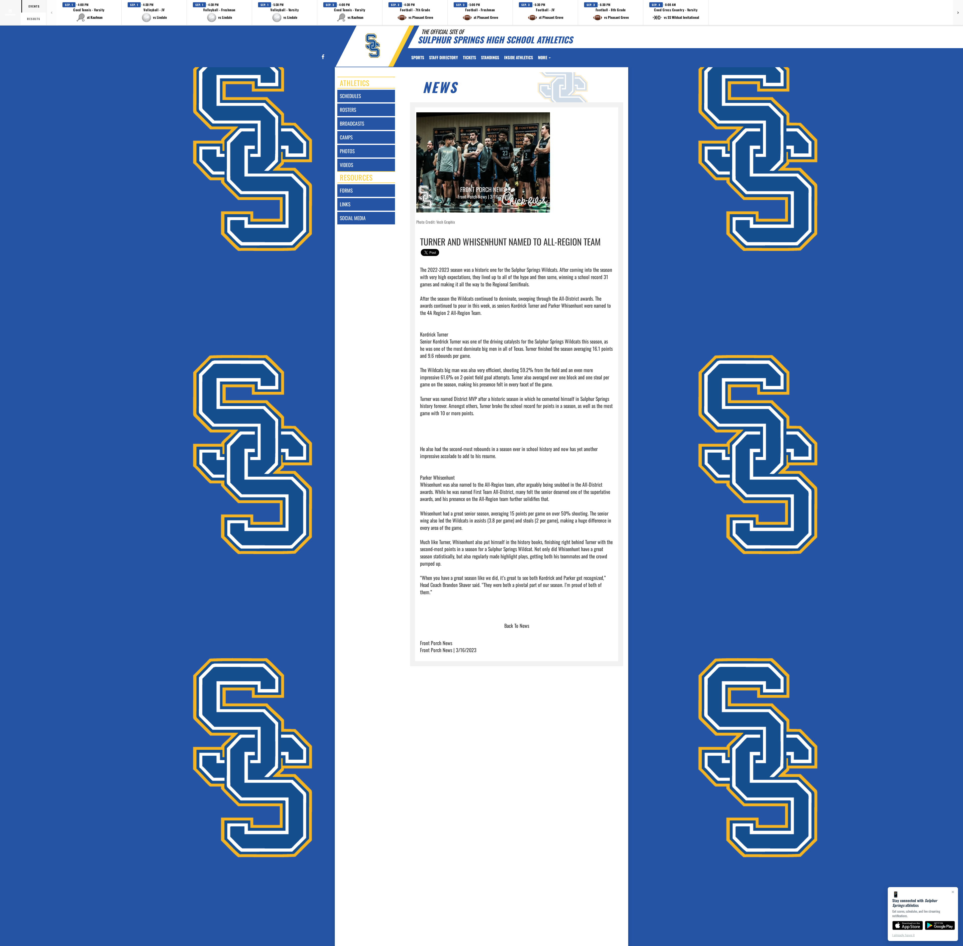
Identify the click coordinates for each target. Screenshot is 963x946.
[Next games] (958, 12)
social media (353, 218)
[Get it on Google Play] (940, 925)
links (345, 204)
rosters (348, 109)
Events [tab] (34, 6)
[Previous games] (51, 12)
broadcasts (352, 123)
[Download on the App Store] (907, 925)
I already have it (903, 935)
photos (347, 151)
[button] (89, 12)
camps (346, 137)
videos (346, 164)
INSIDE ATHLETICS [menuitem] (518, 57)
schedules (350, 96)
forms (346, 190)
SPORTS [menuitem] (417, 57)
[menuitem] (443, 57)
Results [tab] (33, 19)
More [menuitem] (543, 57)
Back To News (516, 625)
